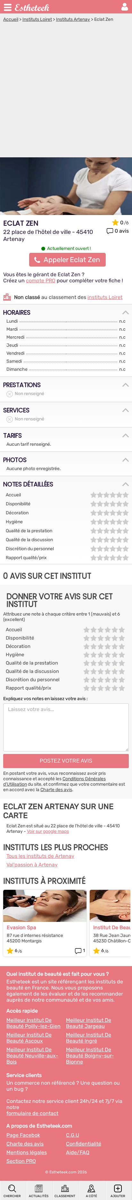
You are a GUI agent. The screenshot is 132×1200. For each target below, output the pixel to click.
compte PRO (40, 280)
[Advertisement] (66, 91)
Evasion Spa (21, 927)
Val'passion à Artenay (32, 865)
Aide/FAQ (77, 1152)
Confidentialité (83, 1144)
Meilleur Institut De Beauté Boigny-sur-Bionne (90, 1056)
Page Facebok (23, 1135)
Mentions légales (26, 1152)
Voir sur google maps (48, 831)
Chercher (12, 1196)
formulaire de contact (32, 1113)
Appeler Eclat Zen (72, 259)
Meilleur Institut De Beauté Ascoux (29, 1038)
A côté (91, 1196)
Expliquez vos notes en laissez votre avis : (45, 698)
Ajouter (118, 1196)
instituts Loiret (104, 297)
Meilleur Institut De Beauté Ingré (88, 1038)
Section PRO (21, 1161)
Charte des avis (56, 789)
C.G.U (72, 1135)
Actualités (38, 1196)
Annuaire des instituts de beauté (32, 7)
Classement (64, 1196)
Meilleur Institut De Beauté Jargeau (88, 1023)
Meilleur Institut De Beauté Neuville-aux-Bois (32, 1056)
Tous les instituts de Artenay (40, 856)
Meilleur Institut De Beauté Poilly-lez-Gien (33, 1023)
